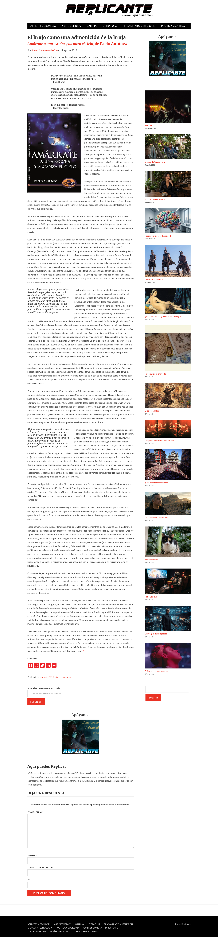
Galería (92, 25)
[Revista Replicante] (109, 10)
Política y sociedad (174, 25)
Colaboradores (36, 931)
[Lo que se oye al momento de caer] (168, 429)
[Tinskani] (168, 107)
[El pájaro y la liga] (168, 396)
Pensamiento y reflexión (139, 25)
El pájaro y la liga (152, 411)
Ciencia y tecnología (39, 927)
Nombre (32, 855)
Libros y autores (63, 677)
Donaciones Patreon (85, 931)
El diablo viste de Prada (155, 199)
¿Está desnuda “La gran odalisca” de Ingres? (163, 316)
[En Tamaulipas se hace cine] (168, 504)
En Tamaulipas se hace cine (156, 517)
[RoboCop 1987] (168, 582)
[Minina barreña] (168, 542)
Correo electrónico (40, 867)
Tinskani (148, 125)
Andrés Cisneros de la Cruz (45, 50)
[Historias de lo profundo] (168, 348)
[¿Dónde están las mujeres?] (168, 465)
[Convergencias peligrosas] (168, 619)
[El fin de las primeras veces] (168, 656)
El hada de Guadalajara (155, 162)
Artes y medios (71, 25)
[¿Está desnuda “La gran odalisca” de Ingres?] (168, 301)
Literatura (109, 25)
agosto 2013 (47, 677)
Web (29, 879)
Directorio (111, 927)
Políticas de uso (59, 931)
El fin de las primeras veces (156, 671)
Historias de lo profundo (155, 374)
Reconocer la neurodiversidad (158, 236)
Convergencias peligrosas (156, 634)
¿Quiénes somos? (92, 927)
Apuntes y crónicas (43, 25)
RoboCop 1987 (152, 597)
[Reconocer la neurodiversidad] (168, 221)
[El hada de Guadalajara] (168, 147)
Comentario (35, 812)
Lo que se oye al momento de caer (159, 440)
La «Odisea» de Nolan (154, 279)
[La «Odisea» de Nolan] (168, 261)
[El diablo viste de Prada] (168, 184)
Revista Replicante (183, 924)
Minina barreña (151, 559)
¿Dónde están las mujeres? (156, 482)
